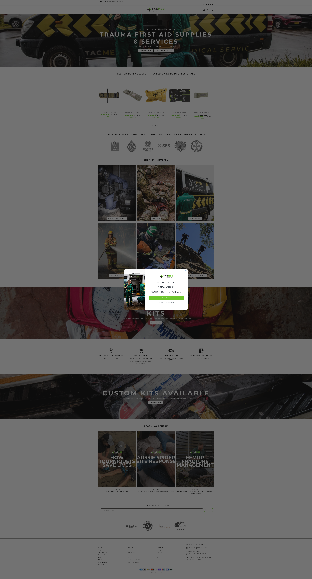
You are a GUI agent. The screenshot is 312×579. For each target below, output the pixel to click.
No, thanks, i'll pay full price (166, 302)
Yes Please (166, 298)
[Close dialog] (186, 270)
